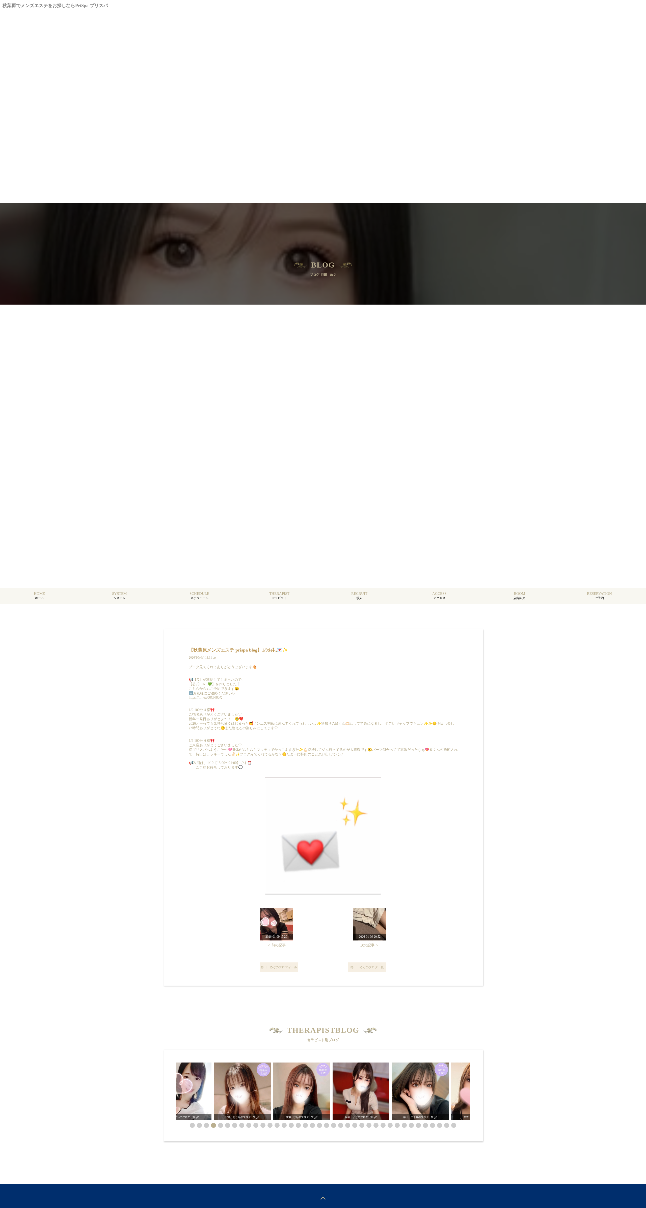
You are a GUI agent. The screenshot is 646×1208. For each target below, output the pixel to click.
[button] (192, 1125)
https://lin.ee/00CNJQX (205, 697)
